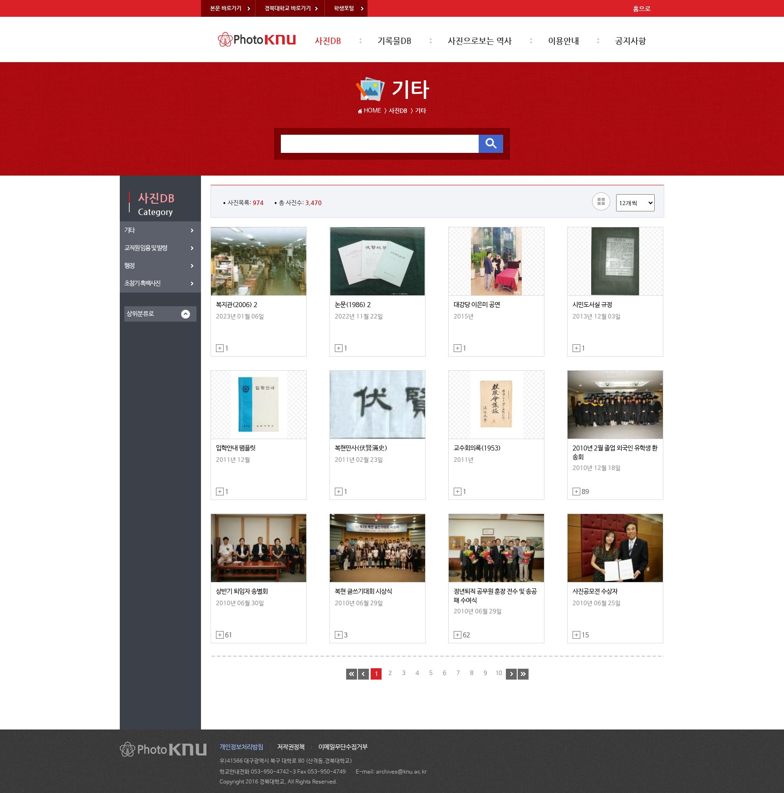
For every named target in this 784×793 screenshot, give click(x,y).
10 (498, 673)
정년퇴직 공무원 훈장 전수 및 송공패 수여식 (495, 596)
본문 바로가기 (225, 8)
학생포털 (344, 8)
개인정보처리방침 (241, 747)
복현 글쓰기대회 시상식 (363, 591)
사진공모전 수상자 (595, 591)
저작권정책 (290, 747)
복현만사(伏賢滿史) (361, 448)
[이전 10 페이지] (363, 674)
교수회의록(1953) (477, 448)
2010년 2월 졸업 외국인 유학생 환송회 (615, 453)
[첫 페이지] (352, 674)
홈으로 (642, 8)
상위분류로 (140, 314)
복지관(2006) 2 (236, 304)
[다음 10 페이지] (511, 674)
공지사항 (630, 40)
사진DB (328, 40)
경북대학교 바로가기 (288, 8)
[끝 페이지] (523, 674)
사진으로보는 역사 (480, 40)
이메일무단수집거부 (343, 747)
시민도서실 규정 (592, 304)
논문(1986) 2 (353, 304)
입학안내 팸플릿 (235, 448)
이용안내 (563, 40)
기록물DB (394, 40)
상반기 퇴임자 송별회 (242, 591)
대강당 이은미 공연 (477, 304)
